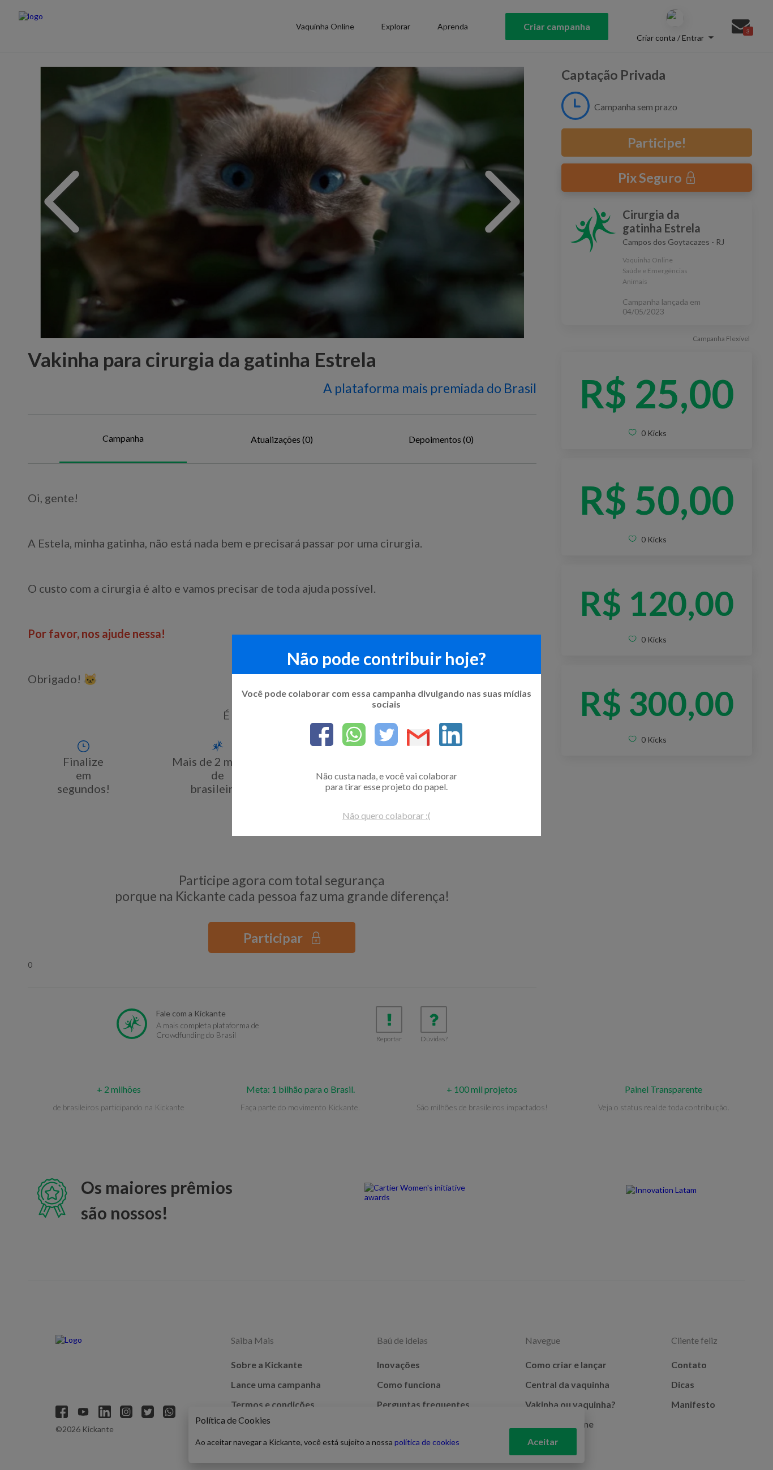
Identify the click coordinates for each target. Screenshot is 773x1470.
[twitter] (382, 735)
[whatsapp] (349, 735)
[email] (414, 738)
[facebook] (321, 735)
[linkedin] (446, 735)
